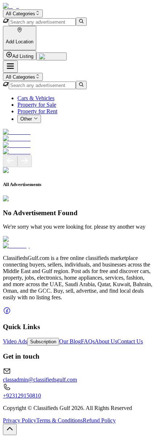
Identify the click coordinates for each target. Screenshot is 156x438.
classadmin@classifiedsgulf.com (40, 379)
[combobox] (23, 13)
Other (26, 119)
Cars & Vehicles (35, 98)
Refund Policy (99, 420)
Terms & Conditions (59, 420)
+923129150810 (22, 395)
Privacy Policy (19, 420)
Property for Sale (36, 105)
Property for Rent (37, 111)
